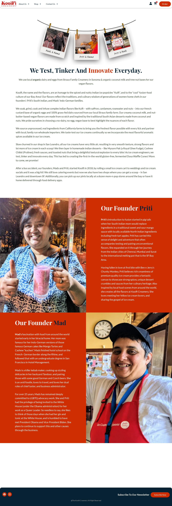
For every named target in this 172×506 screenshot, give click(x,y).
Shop (36, 4)
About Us (22, 4)
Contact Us (50, 4)
